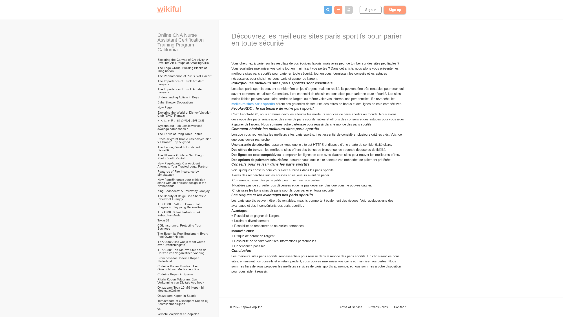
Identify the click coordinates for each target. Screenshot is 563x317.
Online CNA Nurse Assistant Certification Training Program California (181, 42)
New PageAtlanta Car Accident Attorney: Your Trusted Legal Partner (182, 165)
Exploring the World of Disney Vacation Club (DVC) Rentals (184, 114)
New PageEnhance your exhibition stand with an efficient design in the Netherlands (182, 183)
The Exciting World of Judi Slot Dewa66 (179, 148)
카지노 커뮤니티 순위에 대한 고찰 (180, 120)
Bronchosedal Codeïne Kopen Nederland (178, 259)
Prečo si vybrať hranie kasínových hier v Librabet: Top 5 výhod (184, 140)
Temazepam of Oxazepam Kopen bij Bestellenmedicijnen (183, 302)
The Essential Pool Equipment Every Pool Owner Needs (183, 235)
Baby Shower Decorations (175, 102)
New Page (164, 107)
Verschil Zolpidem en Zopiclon (178, 314)
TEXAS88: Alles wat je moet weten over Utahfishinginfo (181, 243)
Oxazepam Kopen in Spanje (176, 295)
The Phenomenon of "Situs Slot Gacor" (184, 76)
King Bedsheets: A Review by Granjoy (183, 191)
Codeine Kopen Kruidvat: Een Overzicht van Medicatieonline (178, 267)
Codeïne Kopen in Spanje (175, 274)
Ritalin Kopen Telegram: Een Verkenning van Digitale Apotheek (180, 281)
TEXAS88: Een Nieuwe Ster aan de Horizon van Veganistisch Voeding (182, 251)
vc (159, 309)
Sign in (370, 10)
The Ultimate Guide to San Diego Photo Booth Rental (180, 156)
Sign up (395, 10)
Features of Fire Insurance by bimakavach (178, 173)
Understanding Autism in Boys (178, 97)
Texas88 (163, 220)
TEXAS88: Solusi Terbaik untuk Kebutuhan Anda (179, 213)
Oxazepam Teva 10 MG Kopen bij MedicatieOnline (181, 289)
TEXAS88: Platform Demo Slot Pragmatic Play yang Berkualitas (179, 205)
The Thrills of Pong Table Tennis (179, 134)
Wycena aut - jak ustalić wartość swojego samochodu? (180, 127)
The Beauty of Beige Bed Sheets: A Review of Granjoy (182, 197)
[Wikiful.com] (169, 9)
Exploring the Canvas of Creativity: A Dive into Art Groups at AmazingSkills (183, 61)
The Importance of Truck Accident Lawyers (181, 82)
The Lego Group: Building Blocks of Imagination (182, 69)
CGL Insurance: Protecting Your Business (179, 227)
